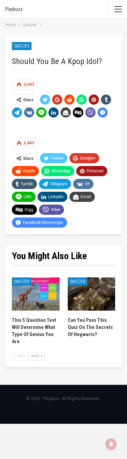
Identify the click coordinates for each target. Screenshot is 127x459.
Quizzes (21, 46)
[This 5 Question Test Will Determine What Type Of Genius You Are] (36, 294)
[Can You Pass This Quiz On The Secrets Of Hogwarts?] (91, 294)
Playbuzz (14, 9)
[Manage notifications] (111, 444)
